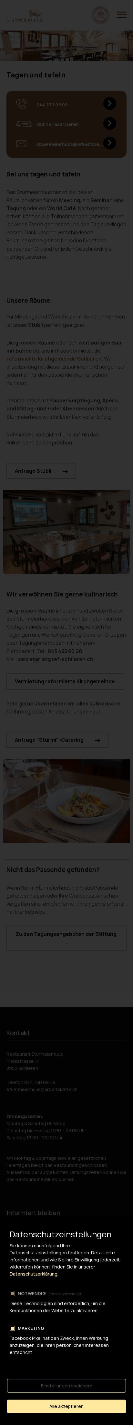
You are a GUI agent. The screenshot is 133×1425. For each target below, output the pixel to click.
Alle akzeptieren (66, 1406)
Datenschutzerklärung (33, 1274)
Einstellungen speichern (66, 1386)
